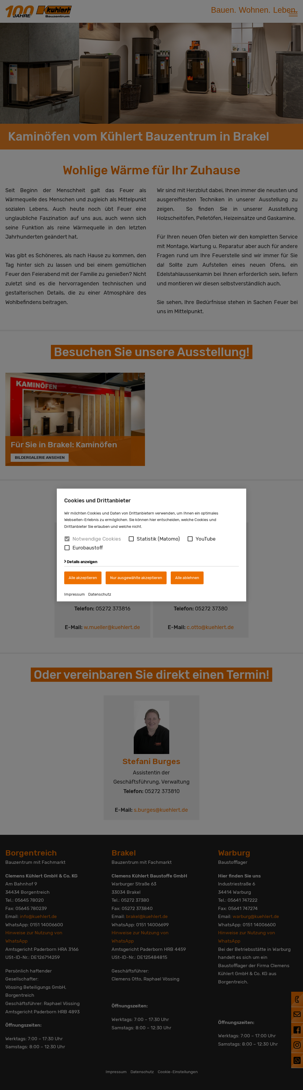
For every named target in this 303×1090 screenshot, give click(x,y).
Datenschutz (99, 594)
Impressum (74, 594)
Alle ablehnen (187, 577)
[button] (131, 539)
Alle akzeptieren (83, 577)
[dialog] (151, 545)
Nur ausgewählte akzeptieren (136, 577)
